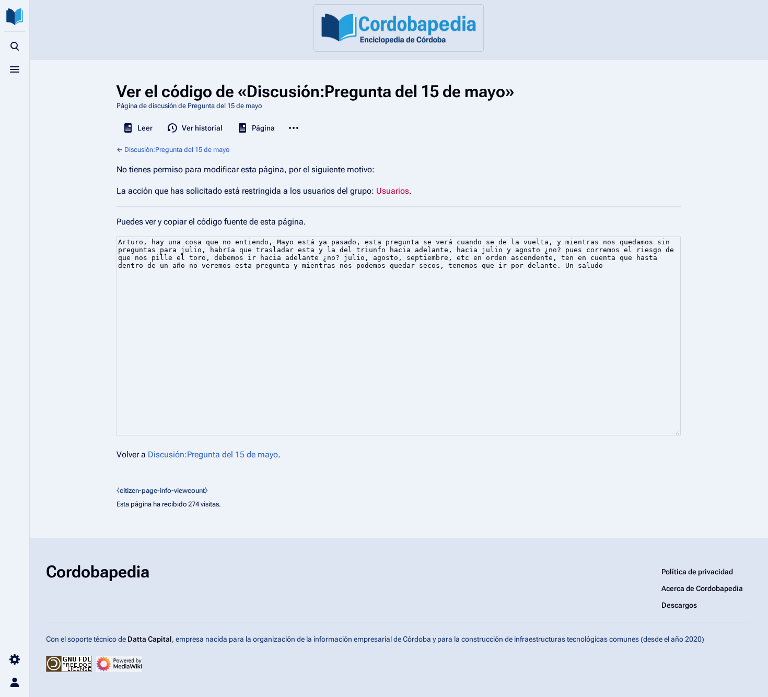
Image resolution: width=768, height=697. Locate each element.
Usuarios (392, 191)
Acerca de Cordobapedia (702, 588)
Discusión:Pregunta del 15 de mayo (176, 149)
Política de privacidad (697, 572)
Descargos (679, 605)
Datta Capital (149, 639)
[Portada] (398, 28)
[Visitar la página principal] (14, 16)
